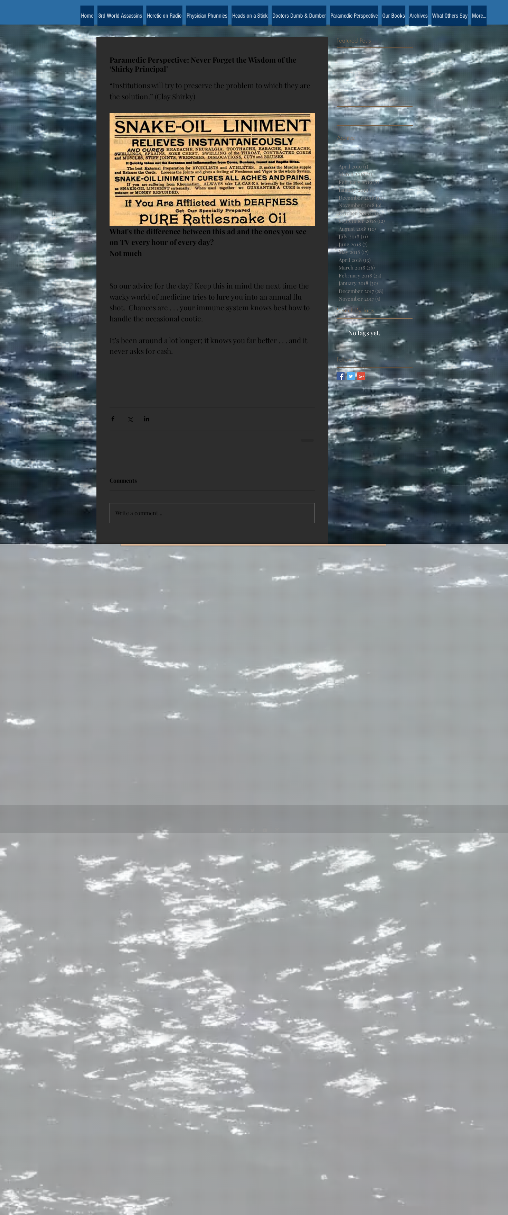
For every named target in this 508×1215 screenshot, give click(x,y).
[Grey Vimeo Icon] (229, 837)
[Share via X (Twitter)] (129, 418)
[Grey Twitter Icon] (253, 837)
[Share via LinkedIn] (146, 418)
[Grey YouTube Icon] (265, 837)
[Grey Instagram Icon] (277, 837)
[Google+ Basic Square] (361, 376)
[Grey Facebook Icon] (241, 837)
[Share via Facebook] (113, 418)
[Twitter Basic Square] (351, 376)
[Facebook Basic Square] (341, 376)
